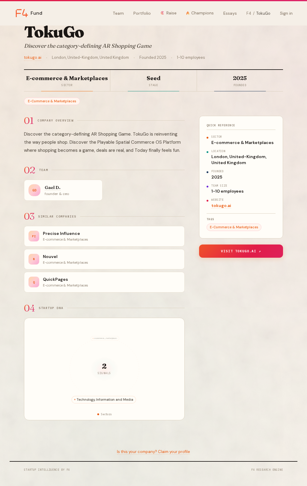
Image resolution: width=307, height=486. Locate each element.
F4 (248, 13)
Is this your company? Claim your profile (153, 451)
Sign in (286, 13)
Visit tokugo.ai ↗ (241, 251)
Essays (230, 13)
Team (118, 13)
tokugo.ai (32, 57)
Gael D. (53, 187)
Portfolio (142, 13)
